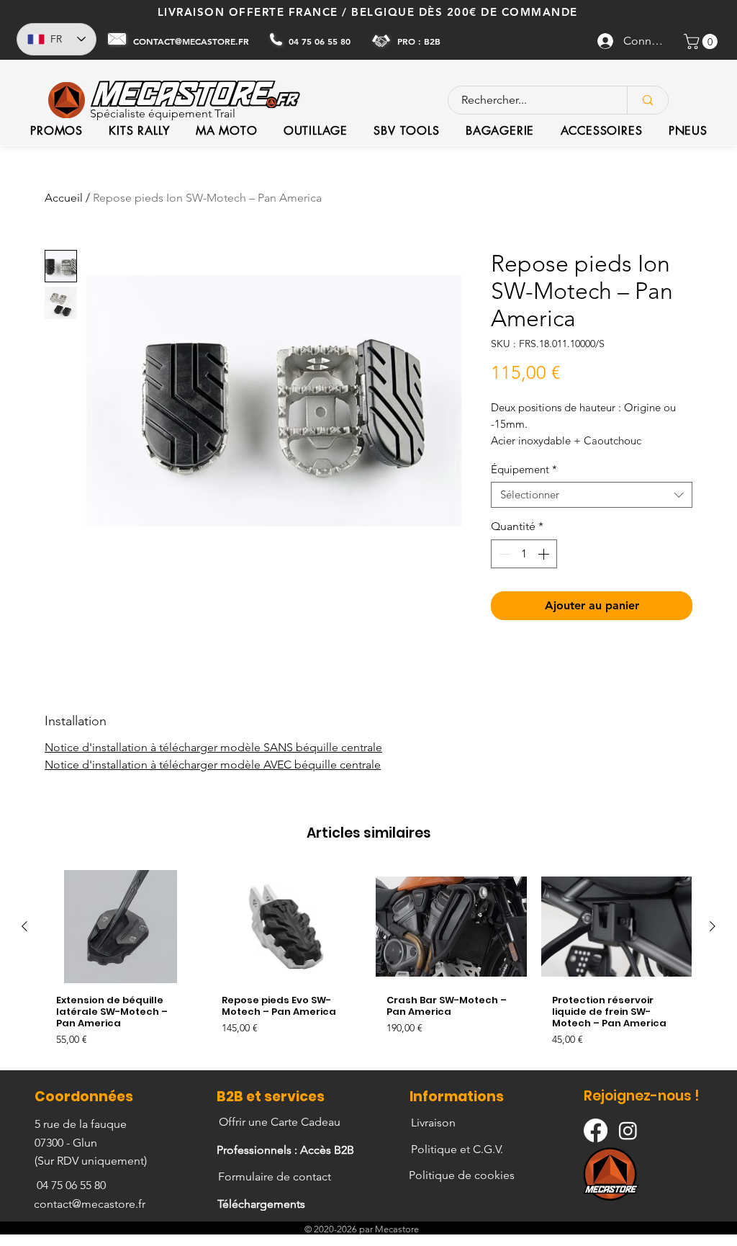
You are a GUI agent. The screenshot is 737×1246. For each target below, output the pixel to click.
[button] (702, 41)
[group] (368, 964)
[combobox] (591, 495)
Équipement (524, 469)
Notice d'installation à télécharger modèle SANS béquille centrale (213, 747)
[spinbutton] (524, 554)
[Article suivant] (712, 926)
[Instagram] (628, 1130)
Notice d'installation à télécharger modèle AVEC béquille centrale (213, 764)
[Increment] (545, 554)
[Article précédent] (24, 926)
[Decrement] (503, 554)
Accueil (64, 198)
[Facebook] (595, 1130)
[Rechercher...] (647, 100)
